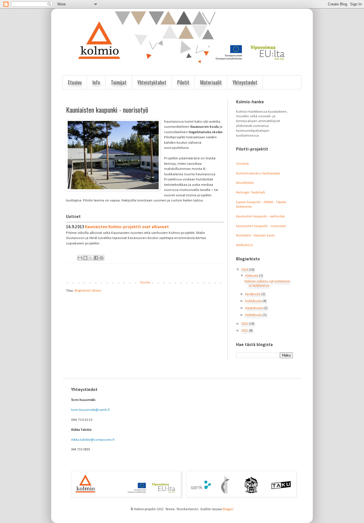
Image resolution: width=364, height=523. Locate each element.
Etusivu (75, 82)
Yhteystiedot (245, 82)
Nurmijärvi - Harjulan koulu (255, 235)
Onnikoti (242, 164)
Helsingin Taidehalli (250, 192)
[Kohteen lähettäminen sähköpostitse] (80, 258)
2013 (245, 324)
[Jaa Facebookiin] (96, 258)
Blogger (228, 509)
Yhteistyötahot (151, 82)
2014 (245, 269)
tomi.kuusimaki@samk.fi (90, 410)
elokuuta (252, 275)
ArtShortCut (244, 245)
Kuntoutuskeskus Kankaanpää (258, 173)
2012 (245, 330)
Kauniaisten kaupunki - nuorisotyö (261, 226)
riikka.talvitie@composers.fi (93, 440)
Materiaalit (211, 82)
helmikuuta (254, 315)
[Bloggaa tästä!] (85, 258)
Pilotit (183, 82)
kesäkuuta (253, 294)
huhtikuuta (253, 301)
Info (96, 82)
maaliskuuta (254, 308)
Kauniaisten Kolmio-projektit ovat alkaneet (127, 227)
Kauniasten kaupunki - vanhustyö (260, 216)
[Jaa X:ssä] (91, 258)
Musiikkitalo (245, 183)
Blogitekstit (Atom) (88, 291)
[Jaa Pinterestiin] (101, 258)
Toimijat (119, 82)
